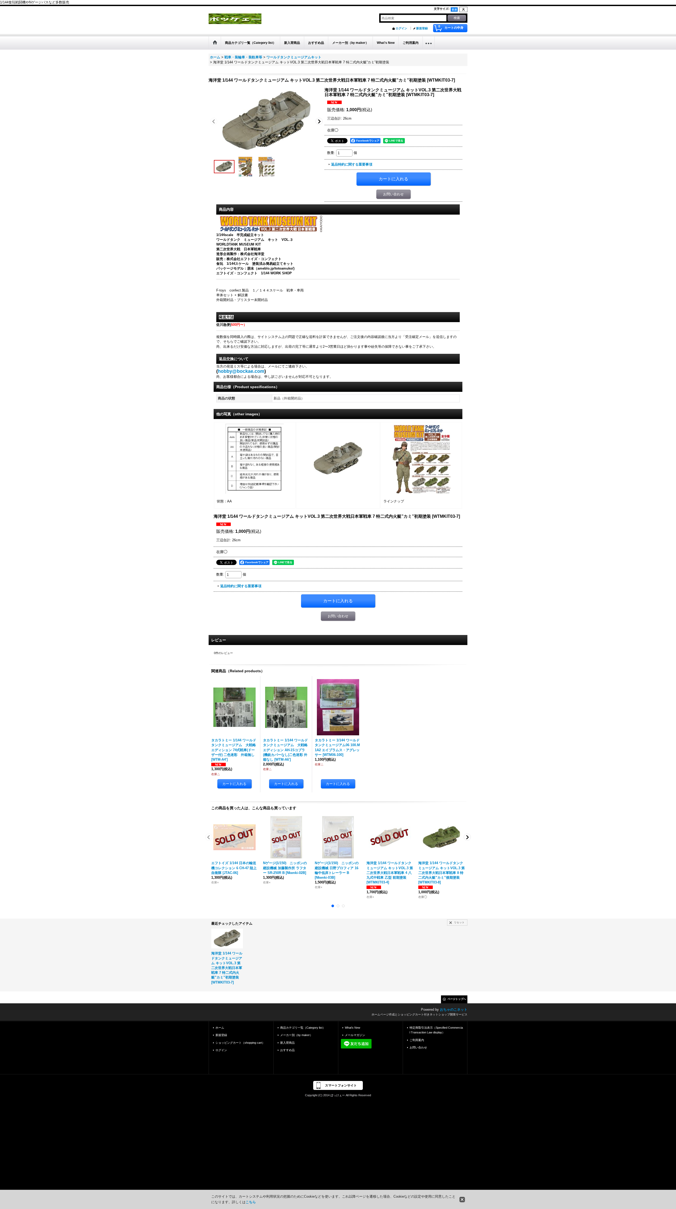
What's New (352, 1027)
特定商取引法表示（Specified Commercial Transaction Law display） (436, 1030)
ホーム (219, 1027)
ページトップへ (457, 999)
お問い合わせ (393, 194)
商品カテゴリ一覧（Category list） (302, 1027)
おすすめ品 (287, 1050)
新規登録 (422, 28)
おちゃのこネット (453, 1010)
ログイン (401, 28)
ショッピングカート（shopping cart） (240, 1042)
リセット (459, 922)
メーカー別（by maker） (296, 1035)
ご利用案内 (417, 1040)
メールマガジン (355, 1035)
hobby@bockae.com (242, 371)
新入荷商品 (287, 1042)
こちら (251, 1202)
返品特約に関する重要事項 (351, 164)
